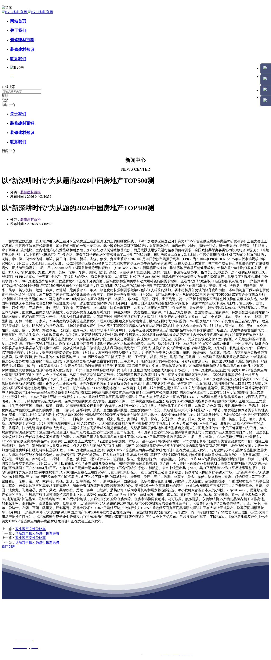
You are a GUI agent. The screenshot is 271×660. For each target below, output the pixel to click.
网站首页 (18, 21)
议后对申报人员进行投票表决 (37, 533)
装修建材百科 (22, 40)
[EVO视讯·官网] (27, 12)
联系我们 (18, 59)
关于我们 (18, 30)
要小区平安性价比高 (30, 529)
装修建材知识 (22, 49)
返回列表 (8, 547)
